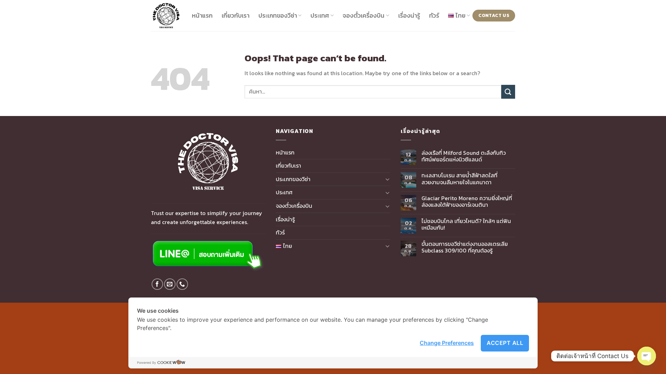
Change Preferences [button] (447, 342)
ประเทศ (319, 15)
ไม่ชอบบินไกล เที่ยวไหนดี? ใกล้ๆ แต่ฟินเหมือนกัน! (466, 224)
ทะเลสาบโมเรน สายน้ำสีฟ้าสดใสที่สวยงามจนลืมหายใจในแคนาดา (459, 178)
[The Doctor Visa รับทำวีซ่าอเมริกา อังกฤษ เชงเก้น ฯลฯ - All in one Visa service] (166, 15)
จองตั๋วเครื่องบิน (363, 15)
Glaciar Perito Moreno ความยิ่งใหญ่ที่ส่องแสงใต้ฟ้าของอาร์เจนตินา (466, 201)
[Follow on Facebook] (157, 284)
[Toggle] (387, 179)
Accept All (505, 342)
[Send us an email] (170, 284)
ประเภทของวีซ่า (277, 15)
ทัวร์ (434, 15)
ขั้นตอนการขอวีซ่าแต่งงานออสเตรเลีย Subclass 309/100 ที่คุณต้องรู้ (464, 247)
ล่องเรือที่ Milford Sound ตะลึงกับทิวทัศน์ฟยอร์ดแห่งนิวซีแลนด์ (463, 156)
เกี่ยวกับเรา (235, 15)
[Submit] (508, 91)
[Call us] (182, 284)
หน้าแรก (202, 15)
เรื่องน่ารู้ (409, 15)
